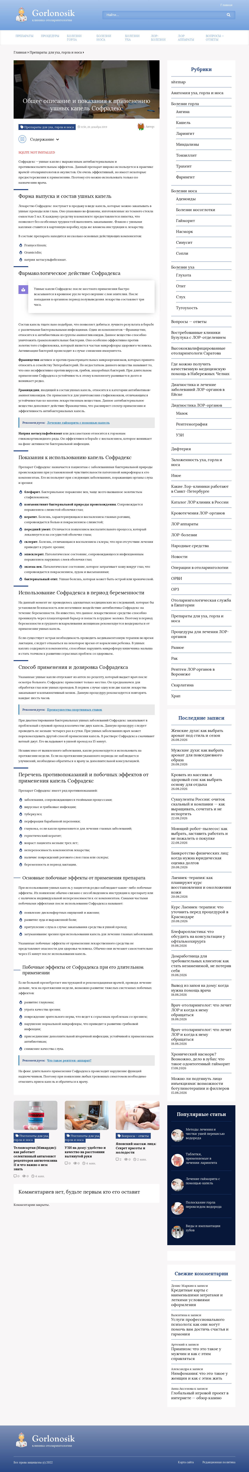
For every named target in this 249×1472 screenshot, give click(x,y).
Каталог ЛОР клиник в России (200, 502)
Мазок (182, 413)
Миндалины (187, 144)
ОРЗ (175, 589)
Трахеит (184, 166)
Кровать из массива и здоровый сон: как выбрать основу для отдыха (196, 779)
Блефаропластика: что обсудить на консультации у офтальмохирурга (198, 936)
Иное (176, 475)
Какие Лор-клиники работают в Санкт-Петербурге (200, 489)
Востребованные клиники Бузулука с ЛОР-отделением (198, 335)
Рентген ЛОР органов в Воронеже (193, 671)
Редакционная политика (219, 1462)
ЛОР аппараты (186, 37)
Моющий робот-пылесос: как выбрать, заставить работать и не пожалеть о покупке (199, 833)
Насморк (184, 231)
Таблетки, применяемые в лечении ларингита (201, 1158)
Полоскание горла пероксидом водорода (204, 1204)
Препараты (24, 36)
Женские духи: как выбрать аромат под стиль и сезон (197, 733)
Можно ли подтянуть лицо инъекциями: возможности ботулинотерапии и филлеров (200, 1083)
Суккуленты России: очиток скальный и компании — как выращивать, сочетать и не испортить (198, 806)
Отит (181, 285)
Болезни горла (74, 37)
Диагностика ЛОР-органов (196, 405)
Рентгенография (191, 424)
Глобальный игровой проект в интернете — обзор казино (199, 1395)
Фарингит (185, 177)
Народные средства (190, 545)
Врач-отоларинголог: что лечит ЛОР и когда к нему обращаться (201, 1010)
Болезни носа (103, 37)
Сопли (182, 253)
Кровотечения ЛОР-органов (198, 513)
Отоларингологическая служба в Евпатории (201, 602)
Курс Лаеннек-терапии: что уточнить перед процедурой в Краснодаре (199, 911)
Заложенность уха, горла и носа (196, 462)
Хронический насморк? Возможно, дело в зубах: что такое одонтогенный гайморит (200, 1059)
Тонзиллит (186, 155)
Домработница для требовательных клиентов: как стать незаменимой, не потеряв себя (201, 963)
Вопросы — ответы (215, 37)
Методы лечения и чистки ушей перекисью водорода (205, 1133)
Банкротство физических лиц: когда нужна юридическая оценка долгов (200, 858)
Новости (179, 556)
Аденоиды (186, 198)
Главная (226, 5)
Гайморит (185, 220)
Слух (180, 296)
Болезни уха (132, 37)
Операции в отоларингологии (199, 567)
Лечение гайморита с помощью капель (203, 1181)
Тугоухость (187, 307)
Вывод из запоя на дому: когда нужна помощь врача (200, 988)
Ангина (182, 111)
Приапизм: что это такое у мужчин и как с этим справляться (196, 1353)
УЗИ (180, 434)
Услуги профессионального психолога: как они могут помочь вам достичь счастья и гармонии (200, 1326)
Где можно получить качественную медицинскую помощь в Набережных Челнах (200, 368)
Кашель (183, 122)
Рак (174, 658)
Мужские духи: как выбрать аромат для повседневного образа (197, 755)
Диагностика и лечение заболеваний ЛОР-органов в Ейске (197, 389)
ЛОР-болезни (158, 37)
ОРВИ (176, 578)
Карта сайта (186, 1462)
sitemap (178, 81)
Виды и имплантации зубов (203, 1228)
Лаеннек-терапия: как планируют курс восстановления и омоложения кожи (201, 885)
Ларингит (185, 133)
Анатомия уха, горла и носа (197, 92)
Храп (175, 695)
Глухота (183, 275)
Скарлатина (182, 684)
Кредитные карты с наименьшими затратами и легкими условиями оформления (197, 1297)
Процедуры (50, 36)
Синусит (184, 242)
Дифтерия (181, 448)
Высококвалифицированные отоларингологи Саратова (198, 350)
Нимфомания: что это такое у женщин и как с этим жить (199, 1376)
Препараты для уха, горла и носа (56, 52)
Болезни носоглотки (195, 209)
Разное (177, 647)
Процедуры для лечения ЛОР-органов (200, 634)
